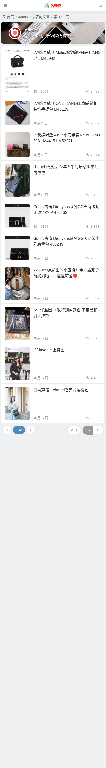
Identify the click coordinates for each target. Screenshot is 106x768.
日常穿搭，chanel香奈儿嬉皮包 (60, 390)
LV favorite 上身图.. (50, 350)
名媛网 (56, 5)
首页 (10, 17)
